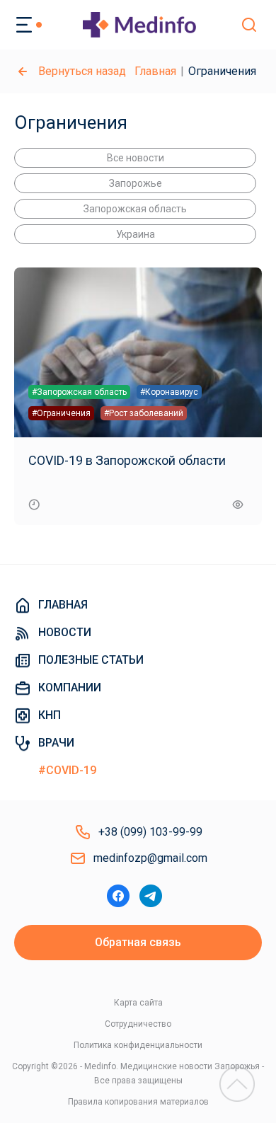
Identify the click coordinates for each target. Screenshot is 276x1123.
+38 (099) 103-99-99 (150, 832)
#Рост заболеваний (143, 413)
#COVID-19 (67, 770)
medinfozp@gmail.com (150, 858)
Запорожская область (135, 208)
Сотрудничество (138, 1024)
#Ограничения (61, 413)
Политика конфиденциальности (138, 1045)
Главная (155, 71)
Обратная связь (138, 942)
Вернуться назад (82, 71)
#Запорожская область (79, 392)
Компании (69, 687)
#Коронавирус (169, 392)
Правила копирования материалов (138, 1102)
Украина (135, 234)
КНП (49, 715)
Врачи (56, 742)
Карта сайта (138, 1003)
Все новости (135, 157)
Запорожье (135, 183)
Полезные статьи (91, 660)
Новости (64, 632)
